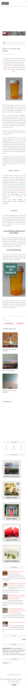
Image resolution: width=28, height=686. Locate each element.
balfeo (5, 54)
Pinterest (6, 449)
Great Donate (6, 307)
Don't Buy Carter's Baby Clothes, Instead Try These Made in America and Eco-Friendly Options (16, 610)
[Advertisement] (14, 17)
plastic (8, 320)
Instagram (14, 449)
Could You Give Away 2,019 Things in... (9, 391)
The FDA (21, 117)
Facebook (21, 449)
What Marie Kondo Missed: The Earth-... (10, 350)
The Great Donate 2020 (8, 69)
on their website (20, 191)
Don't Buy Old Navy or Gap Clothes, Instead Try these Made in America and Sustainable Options (16, 596)
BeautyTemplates (17, 674)
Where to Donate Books (9, 370)
